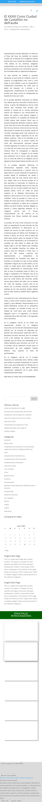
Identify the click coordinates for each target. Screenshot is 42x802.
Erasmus (7, 479)
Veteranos (7, 511)
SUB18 (6, 501)
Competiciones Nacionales (13, 462)
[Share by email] (6, 386)
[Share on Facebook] (6, 380)
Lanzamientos (9, 482)
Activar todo (5, 801)
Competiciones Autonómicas (19, 29)
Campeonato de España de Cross (16, 425)
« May (6, 550)
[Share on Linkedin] (29, 380)
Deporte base (9, 476)
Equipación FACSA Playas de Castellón (18, 415)
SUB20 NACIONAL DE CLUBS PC (15, 428)
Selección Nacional (11, 495)
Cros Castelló (9, 469)
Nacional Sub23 (10, 421)
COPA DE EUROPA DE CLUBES (14, 408)
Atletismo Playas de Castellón (17, 27)
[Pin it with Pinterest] (23, 380)
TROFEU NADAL (9, 431)
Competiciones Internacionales (15, 459)
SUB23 (6, 508)
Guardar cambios (16, 801)
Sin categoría (9, 498)
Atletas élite (8, 443)
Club (6, 452)
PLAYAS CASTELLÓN (16, 778)
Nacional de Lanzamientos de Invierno (18, 412)
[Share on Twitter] (12, 380)
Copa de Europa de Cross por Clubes (17, 418)
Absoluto (7, 440)
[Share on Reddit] (18, 380)
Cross (6, 472)
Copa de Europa (10, 466)
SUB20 (6, 505)
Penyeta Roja (8, 491)
